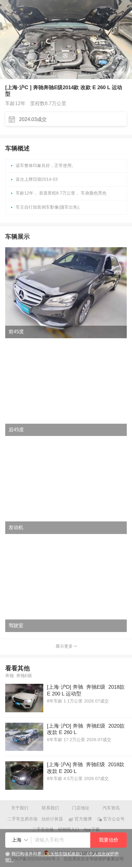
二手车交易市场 (22, 819)
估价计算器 (52, 819)
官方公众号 (114, 819)
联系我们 (50, 808)
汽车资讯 (111, 808)
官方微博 (83, 819)
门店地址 (80, 808)
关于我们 (19, 808)
